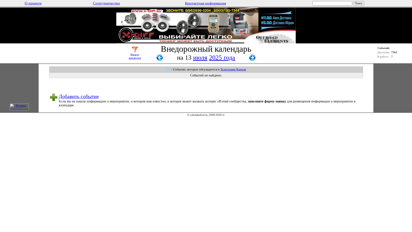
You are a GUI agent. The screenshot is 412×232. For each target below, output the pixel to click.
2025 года (222, 57)
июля (200, 57)
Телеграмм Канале (233, 69)
